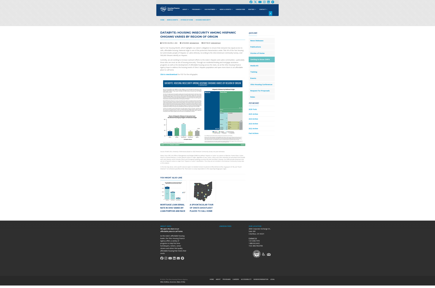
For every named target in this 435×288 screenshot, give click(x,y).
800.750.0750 (258, 246)
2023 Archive (253, 124)
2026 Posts (253, 109)
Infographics (194, 43)
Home (162, 20)
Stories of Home (187, 20)
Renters (251, 9)
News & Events (225, 9)
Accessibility (246, 279)
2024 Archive (253, 119)
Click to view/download (168, 74)
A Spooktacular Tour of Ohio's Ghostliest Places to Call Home (201, 207)
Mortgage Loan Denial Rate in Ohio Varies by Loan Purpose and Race (172, 207)
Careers (236, 279)
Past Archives (254, 133)
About (185, 9)
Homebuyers (240, 9)
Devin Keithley (216, 43)
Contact (262, 9)
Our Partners (210, 9)
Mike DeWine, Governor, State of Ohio (172, 282)
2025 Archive (253, 114)
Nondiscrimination (261, 279)
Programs (196, 9)
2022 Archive (253, 128)
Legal (272, 279)
